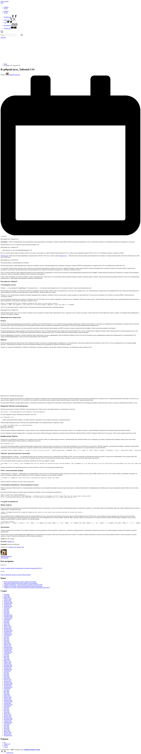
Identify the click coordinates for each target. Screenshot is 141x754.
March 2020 (7, 696)
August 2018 (7, 723)
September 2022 (8, 651)
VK (15, 547)
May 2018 (6, 728)
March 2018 (7, 731)
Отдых (6, 745)
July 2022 (6, 654)
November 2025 (8, 603)
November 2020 (8, 684)
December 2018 (8, 718)
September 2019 (8, 704)
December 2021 (8, 665)
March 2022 (7, 660)
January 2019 (7, 716)
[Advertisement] (70, 50)
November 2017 (8, 735)
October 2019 (7, 703)
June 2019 (6, 709)
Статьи (6, 747)
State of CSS (63, 255)
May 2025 (6, 612)
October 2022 (7, 650)
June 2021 (6, 673)
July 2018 (6, 725)
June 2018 (6, 726)
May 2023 (6, 640)
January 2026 (7, 600)
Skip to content (4, 1)
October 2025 (7, 604)
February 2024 (8, 626)
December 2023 (8, 629)
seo (5, 742)
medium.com (10, 541)
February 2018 (8, 732)
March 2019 (7, 713)
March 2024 (7, 625)
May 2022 (6, 657)
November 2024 (8, 616)
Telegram (11, 547)
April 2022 (7, 659)
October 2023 (7, 632)
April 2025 (7, 613)
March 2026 (7, 597)
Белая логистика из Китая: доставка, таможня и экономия (20, 581)
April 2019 (7, 712)
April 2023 (7, 641)
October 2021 (7, 668)
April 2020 (7, 694)
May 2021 (6, 675)
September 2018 (8, 722)
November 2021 (8, 666)
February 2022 (8, 662)
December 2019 (8, 700)
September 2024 (8, 618)
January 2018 (7, 734)
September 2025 (8, 606)
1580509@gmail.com (6, 556)
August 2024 (7, 619)
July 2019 (6, 707)
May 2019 (6, 710)
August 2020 (7, 688)
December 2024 (8, 615)
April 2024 (7, 623)
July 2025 (6, 609)
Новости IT (7, 744)
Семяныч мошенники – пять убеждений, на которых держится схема (23, 584)
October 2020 (7, 685)
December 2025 (8, 601)
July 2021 (6, 672)
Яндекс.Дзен (20, 547)
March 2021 (7, 678)
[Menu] (1, 4)
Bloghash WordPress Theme (32, 749)
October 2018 (7, 720)
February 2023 (8, 644)
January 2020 (7, 698)
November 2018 (8, 719)
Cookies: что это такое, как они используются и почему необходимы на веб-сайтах (27, 587)
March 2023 (7, 643)
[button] (18, 35)
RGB (2, 3)
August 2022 (7, 653)
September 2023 (8, 634)
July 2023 (6, 637)
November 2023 (8, 631)
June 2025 (6, 610)
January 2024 (7, 628)
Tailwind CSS (4, 255)
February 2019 (8, 715)
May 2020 (6, 693)
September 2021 (8, 669)
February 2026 (8, 598)
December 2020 (8, 682)
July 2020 (6, 690)
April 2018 (7, 729)
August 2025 (7, 607)
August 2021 (7, 671)
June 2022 (6, 656)
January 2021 (7, 681)
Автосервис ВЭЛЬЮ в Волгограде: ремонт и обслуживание (20, 583)
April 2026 (7, 596)
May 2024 (6, 622)
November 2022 (8, 648)
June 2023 (6, 638)
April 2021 (7, 676)
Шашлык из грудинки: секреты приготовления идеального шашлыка (23, 586)
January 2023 (7, 646)
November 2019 (8, 701)
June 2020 (6, 691)
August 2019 (7, 706)
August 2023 (7, 635)
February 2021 (8, 679)
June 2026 (6, 594)
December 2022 (8, 647)
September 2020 (8, 687)
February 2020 (8, 697)
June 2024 (6, 621)
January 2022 (7, 663)
